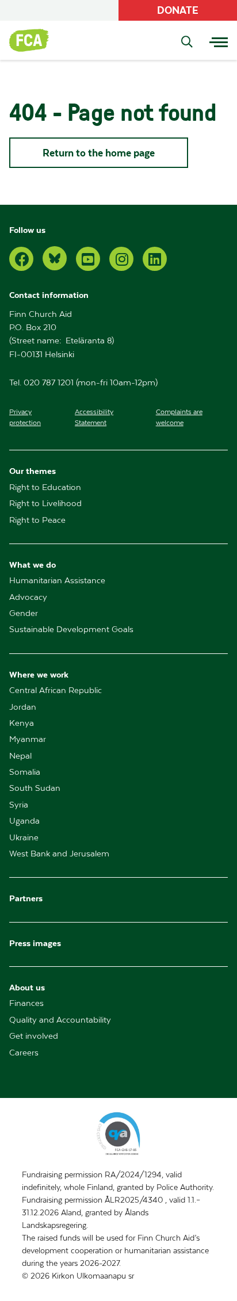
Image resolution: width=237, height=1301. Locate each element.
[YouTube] (88, 259)
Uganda (24, 821)
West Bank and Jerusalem (59, 854)
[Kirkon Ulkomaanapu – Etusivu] (35, 40)
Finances (26, 1003)
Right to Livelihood (45, 503)
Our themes (32, 471)
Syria (18, 805)
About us (27, 987)
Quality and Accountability (60, 1020)
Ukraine (24, 838)
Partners (26, 898)
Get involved (33, 1036)
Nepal (20, 756)
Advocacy (28, 597)
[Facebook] (21, 259)
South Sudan (34, 788)
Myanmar (27, 739)
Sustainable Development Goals (71, 629)
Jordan (22, 707)
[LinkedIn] (155, 259)
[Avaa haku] (187, 43)
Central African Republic (55, 690)
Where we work (38, 674)
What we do (32, 564)
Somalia (24, 772)
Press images (35, 943)
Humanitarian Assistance (57, 581)
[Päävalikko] (218, 40)
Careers (24, 1053)
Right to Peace (37, 520)
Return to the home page (99, 153)
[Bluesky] (55, 258)
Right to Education (45, 487)
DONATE (177, 10)
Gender (23, 613)
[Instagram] (121, 259)
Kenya (21, 723)
